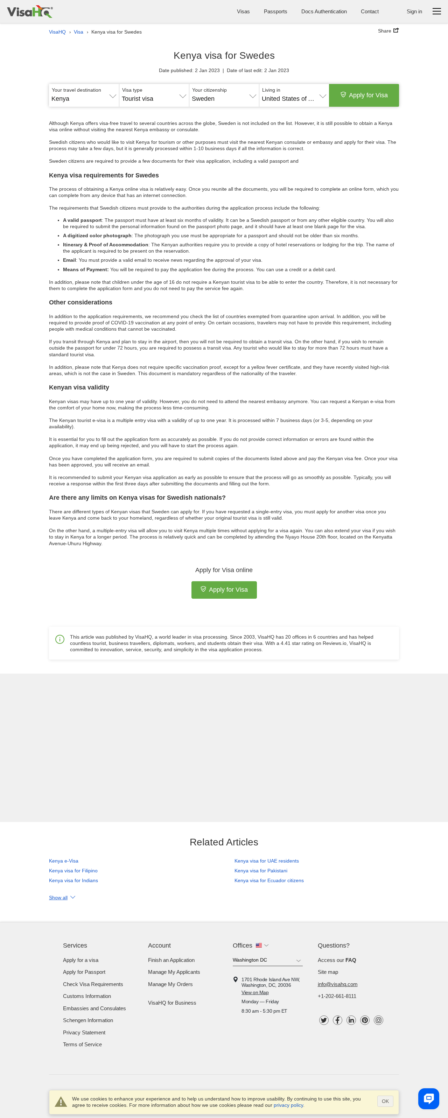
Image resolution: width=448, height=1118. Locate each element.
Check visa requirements (93, 984)
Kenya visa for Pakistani (260, 870)
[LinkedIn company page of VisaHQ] (351, 1020)
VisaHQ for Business (172, 1003)
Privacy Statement (84, 1032)
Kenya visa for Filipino (73, 870)
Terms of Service (82, 1044)
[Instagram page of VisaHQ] (378, 1020)
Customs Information (87, 996)
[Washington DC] (268, 961)
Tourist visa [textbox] (137, 98)
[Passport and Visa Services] (30, 11)
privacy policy (288, 1105)
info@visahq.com (338, 984)
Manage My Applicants (174, 972)
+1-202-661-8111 (337, 996)
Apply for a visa (80, 960)
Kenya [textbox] (60, 98)
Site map (328, 972)
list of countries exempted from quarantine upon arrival (273, 316)
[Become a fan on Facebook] (337, 1020)
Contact (370, 11)
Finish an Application (171, 960)
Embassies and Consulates (94, 1008)
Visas (243, 11)
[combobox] (84, 96)
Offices (242, 945)
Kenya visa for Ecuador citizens (269, 880)
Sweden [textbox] (203, 98)
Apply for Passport (84, 972)
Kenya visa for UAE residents (266, 861)
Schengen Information (88, 1020)
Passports (275, 11)
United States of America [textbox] (294, 98)
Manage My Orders (170, 984)
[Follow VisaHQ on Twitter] (324, 1020)
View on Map (255, 992)
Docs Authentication (324, 11)
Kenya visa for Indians (73, 880)
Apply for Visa (368, 95)
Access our (337, 960)
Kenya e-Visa (63, 861)
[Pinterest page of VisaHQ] (365, 1020)
